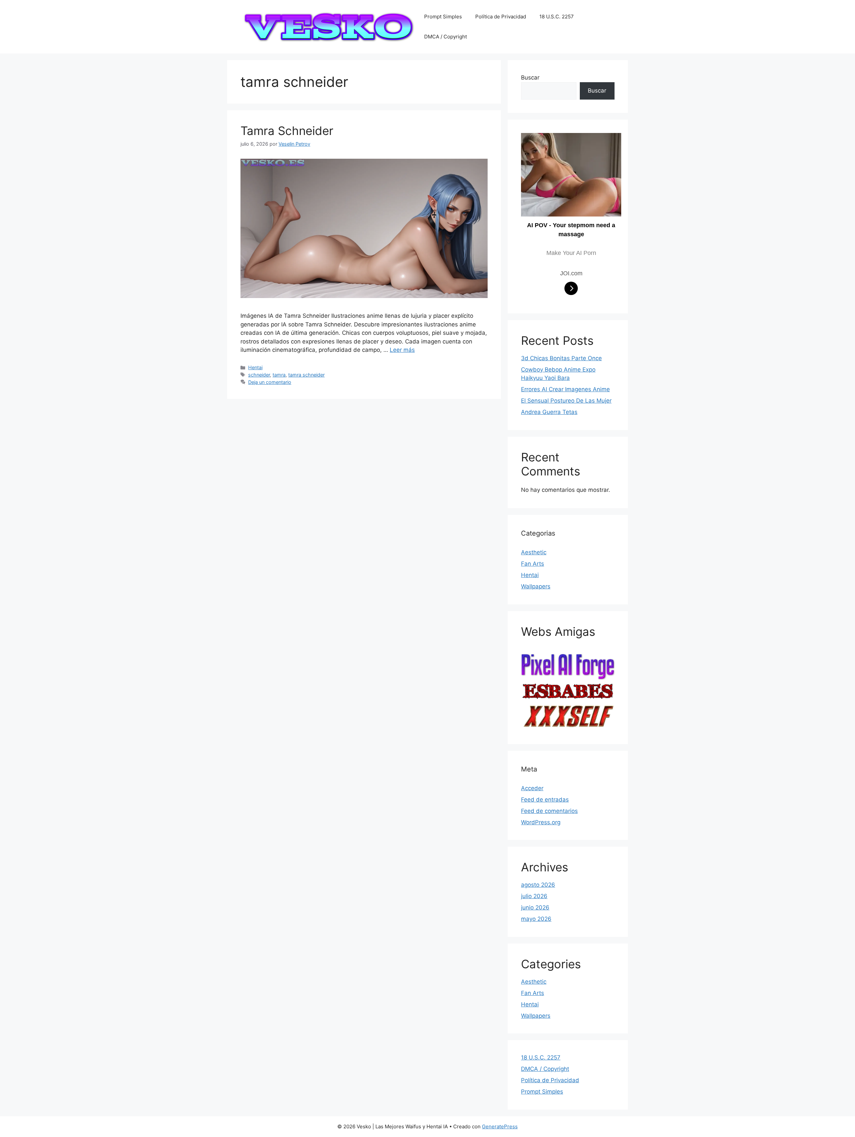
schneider (259, 375)
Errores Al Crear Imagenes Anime (565, 389)
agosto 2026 (538, 884)
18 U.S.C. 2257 (556, 16)
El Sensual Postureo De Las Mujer (566, 400)
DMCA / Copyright (445, 36)
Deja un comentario (269, 382)
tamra (279, 375)
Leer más (402, 349)
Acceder (532, 788)
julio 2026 (534, 896)
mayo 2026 (536, 918)
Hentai (255, 367)
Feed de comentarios (549, 811)
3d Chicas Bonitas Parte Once (561, 358)
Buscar (530, 77)
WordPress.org (540, 822)
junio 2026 (535, 907)
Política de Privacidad (500, 16)
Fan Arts (532, 563)
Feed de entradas (545, 799)
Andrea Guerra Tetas (549, 412)
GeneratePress (500, 1126)
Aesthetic (533, 552)
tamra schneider (306, 375)
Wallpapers (535, 586)
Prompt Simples (443, 16)
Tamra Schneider (286, 131)
